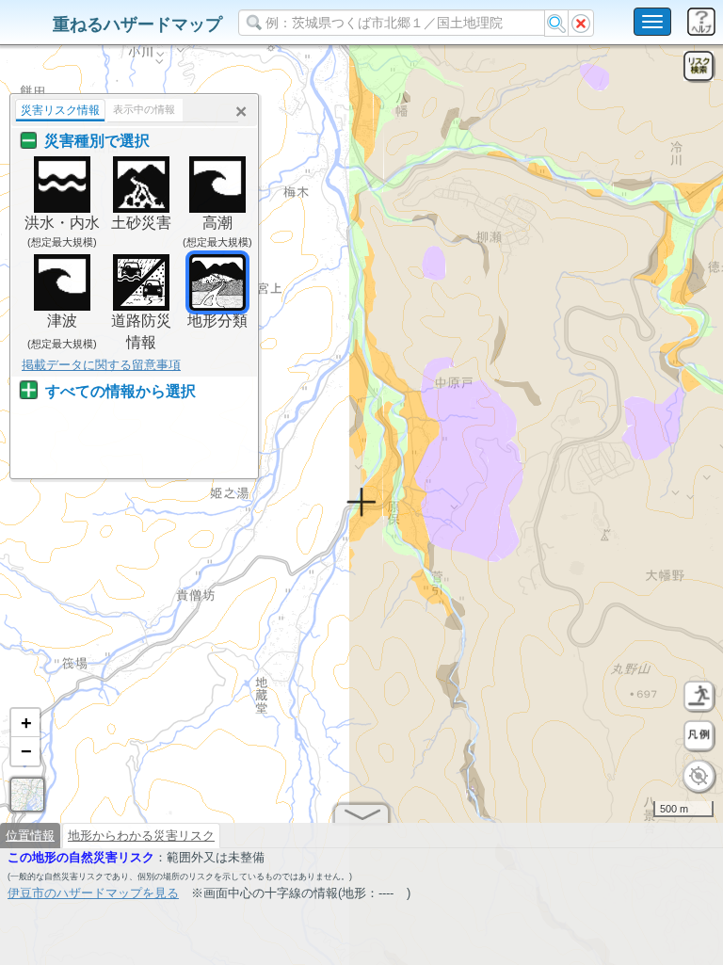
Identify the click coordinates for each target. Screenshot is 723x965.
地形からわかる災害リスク (141, 835)
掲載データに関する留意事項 (101, 365)
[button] (25, 723)
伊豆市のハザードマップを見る (93, 893)
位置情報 (30, 835)
